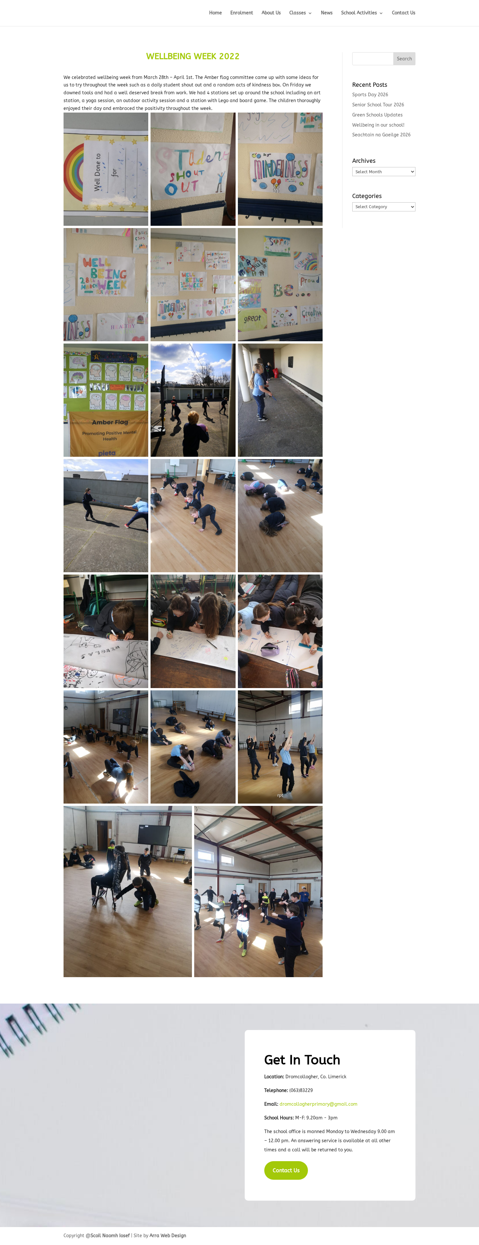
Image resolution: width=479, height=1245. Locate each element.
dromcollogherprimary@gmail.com (318, 1104)
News (327, 13)
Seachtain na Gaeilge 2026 (381, 135)
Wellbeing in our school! (378, 125)
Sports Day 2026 (370, 95)
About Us (271, 13)
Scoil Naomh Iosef (110, 1235)
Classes (297, 13)
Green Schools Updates (377, 115)
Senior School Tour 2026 (378, 105)
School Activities (359, 13)
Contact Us (403, 13)
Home (215, 13)
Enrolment (241, 13)
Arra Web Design (168, 1235)
